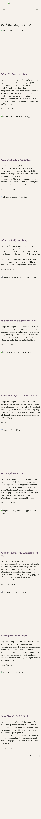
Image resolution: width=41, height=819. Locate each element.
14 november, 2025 (8, 109)
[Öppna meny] (4, 10)
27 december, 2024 (8, 189)
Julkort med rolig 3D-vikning (14, 240)
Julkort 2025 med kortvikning (15, 74)
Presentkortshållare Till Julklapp (16, 160)
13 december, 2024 (8, 270)
